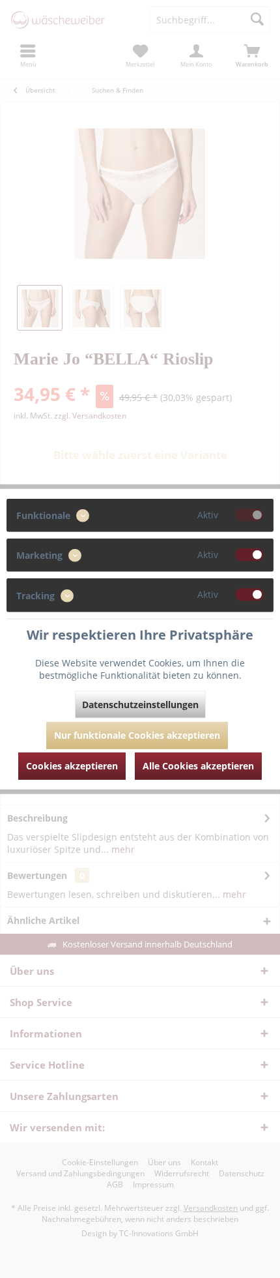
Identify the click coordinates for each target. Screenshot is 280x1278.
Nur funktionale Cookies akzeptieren (137, 734)
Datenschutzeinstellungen (140, 704)
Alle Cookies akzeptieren (198, 765)
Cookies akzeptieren (72, 765)
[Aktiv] (249, 515)
